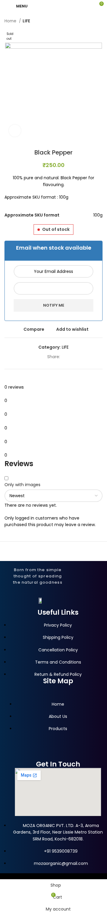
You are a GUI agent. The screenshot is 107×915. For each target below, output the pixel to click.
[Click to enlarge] (15, 131)
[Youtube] (29, 755)
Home (11, 21)
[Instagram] (41, 755)
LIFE (26, 21)
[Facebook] (18, 755)
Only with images (22, 485)
